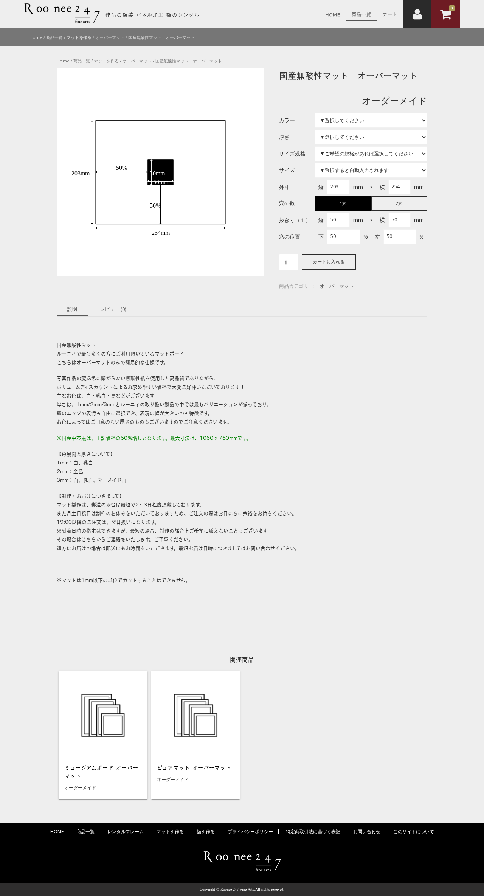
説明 (72, 309)
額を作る (206, 831)
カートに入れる (329, 261)
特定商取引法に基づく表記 (313, 831)
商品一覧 (361, 14)
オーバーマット (337, 286)
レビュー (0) (113, 309)
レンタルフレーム (125, 831)
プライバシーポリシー (250, 831)
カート (390, 14)
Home (332, 14)
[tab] (72, 309)
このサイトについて (413, 831)
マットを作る (170, 831)
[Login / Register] (417, 14)
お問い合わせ (366, 831)
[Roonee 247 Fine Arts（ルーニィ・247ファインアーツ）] (62, 21)
